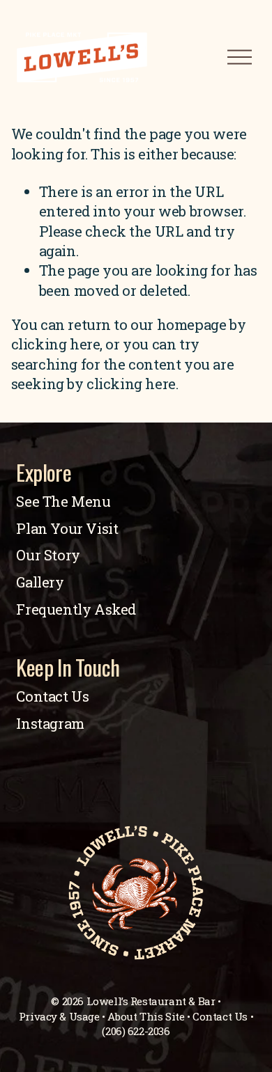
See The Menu (63, 501)
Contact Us (52, 696)
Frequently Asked (76, 609)
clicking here (55, 344)
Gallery (39, 582)
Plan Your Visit (67, 528)
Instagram (50, 723)
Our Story (48, 555)
